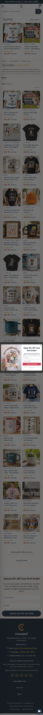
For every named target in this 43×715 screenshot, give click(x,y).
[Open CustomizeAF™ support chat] (39, 711)
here (25, 366)
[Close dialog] (41, 345)
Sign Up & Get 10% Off (31, 364)
